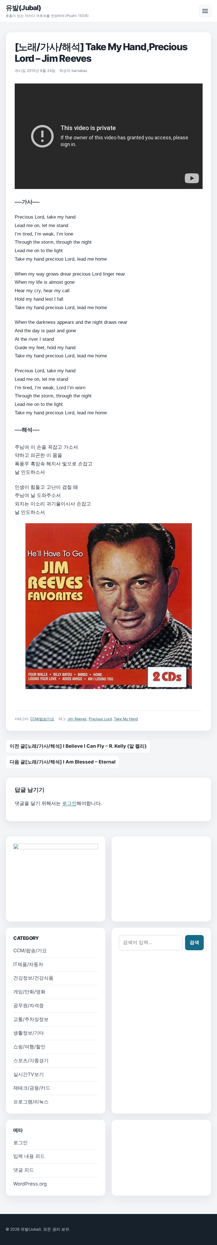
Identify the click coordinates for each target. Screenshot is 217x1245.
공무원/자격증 (28, 1005)
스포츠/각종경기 (31, 1060)
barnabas (79, 71)
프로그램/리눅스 (31, 1102)
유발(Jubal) (23, 8)
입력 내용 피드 (29, 1156)
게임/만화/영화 (29, 992)
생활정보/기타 (28, 1033)
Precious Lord (100, 719)
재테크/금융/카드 (31, 1088)
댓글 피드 (23, 1170)
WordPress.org (30, 1184)
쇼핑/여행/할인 (29, 1047)
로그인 (69, 803)
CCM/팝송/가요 (42, 719)
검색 (194, 942)
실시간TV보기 (28, 1074)
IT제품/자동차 (28, 964)
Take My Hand (126, 719)
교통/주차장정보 (31, 1019)
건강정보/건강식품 (33, 978)
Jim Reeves (77, 719)
